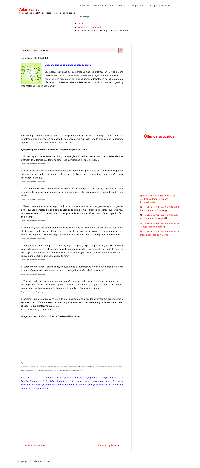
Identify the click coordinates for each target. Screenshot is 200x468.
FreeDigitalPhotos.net (69, 316)
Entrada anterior (35, 445)
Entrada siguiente (108, 445)
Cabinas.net (28, 9)
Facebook (85, 5)
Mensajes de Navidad (159, 5)
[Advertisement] (72, 110)
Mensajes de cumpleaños (130, 5)
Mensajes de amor (103, 5)
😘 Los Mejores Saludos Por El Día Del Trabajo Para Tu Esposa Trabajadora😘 (157, 199)
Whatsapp (85, 16)
